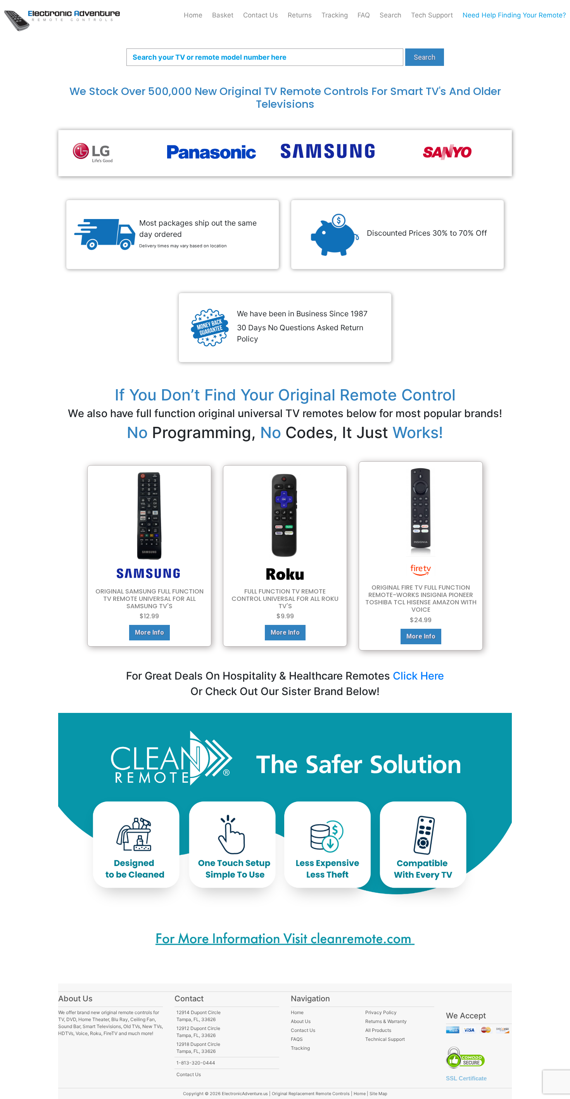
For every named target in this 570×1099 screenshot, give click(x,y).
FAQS (297, 1039)
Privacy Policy (381, 1012)
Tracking (334, 15)
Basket (222, 15)
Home (193, 15)
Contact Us (260, 15)
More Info (149, 632)
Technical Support (385, 1039)
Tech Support (432, 15)
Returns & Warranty (386, 1021)
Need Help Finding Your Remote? (514, 15)
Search (390, 15)
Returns (300, 15)
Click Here (418, 675)
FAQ (364, 15)
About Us (301, 1021)
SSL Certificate (466, 1078)
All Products (378, 1030)
